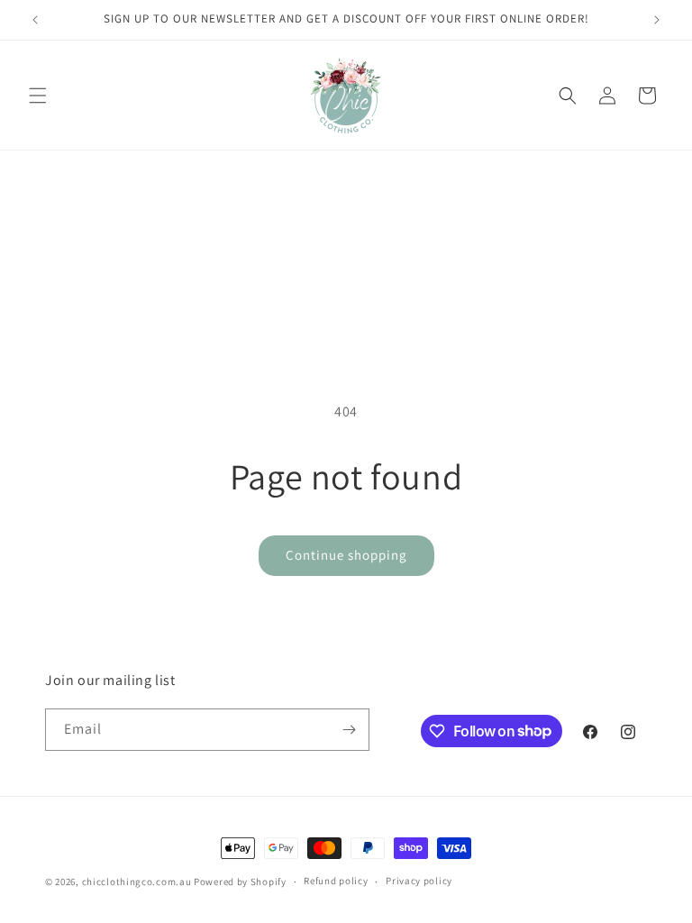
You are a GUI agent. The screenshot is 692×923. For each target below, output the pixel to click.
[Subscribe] (349, 729)
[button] (38, 95)
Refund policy (336, 880)
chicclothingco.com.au (137, 881)
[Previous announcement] (35, 20)
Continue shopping (346, 554)
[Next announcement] (657, 20)
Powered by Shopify (240, 881)
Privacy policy (419, 880)
